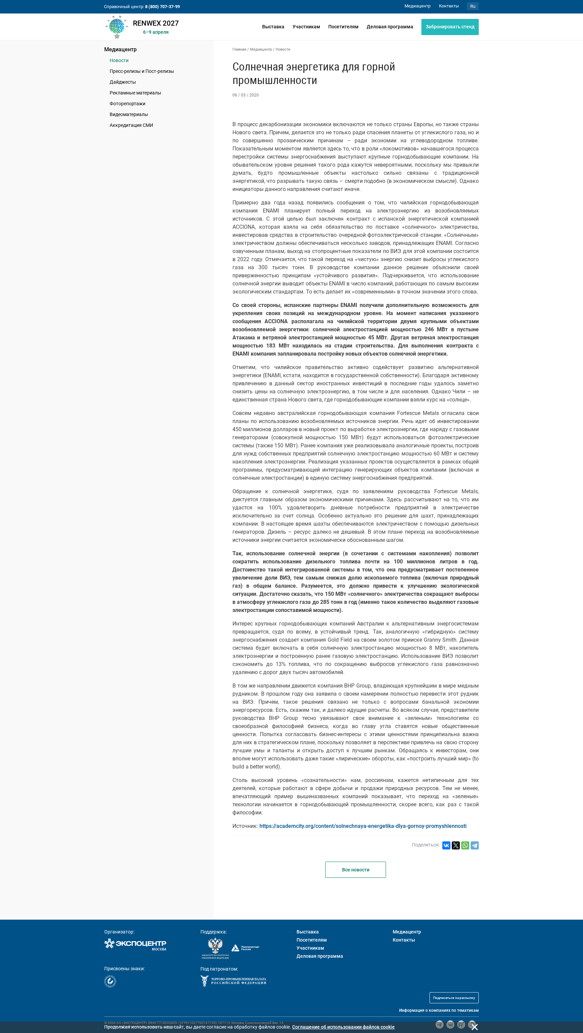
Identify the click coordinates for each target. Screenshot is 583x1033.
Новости (119, 60)
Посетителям (343, 26)
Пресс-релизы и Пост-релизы (142, 71)
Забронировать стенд (450, 26)
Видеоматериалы (129, 114)
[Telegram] (475, 845)
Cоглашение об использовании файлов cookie (343, 1027)
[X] (456, 845)
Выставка (273, 26)
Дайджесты (123, 82)
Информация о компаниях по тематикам (439, 1010)
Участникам (306, 26)
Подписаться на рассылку (454, 998)
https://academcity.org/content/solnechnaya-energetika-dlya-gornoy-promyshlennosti (363, 826)
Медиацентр (120, 49)
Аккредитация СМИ (131, 125)
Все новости (355, 869)
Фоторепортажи (127, 103)
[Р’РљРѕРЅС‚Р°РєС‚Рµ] (446, 845)
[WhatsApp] (465, 845)
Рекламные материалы (135, 92)
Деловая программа (390, 26)
